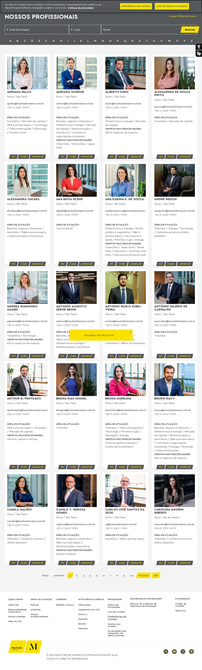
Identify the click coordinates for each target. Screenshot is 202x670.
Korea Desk (78, 143)
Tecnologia (40, 124)
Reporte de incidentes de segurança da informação (143, 605)
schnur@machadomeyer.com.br (75, 103)
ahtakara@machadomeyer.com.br (27, 210)
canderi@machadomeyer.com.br (26, 521)
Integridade (182, 598)
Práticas (35, 605)
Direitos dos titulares (114, 625)
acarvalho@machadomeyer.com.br (175, 321)
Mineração (111, 435)
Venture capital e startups (22, 439)
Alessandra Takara (23, 199)
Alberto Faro (116, 92)
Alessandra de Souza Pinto (172, 93)
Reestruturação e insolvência (26, 235)
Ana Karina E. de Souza (124, 199)
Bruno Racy (164, 398)
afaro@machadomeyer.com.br (123, 103)
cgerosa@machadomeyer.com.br (75, 524)
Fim (156, 575)
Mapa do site (15, 621)
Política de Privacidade (114, 606)
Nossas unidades (17, 616)
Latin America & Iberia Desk (130, 254)
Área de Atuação (19, 29)
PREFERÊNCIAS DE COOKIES (136, 6)
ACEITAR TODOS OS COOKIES (172, 6)
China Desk (62, 143)
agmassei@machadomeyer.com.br (27, 321)
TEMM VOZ (180, 610)
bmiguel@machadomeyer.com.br (75, 410)
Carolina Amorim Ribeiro (169, 510)
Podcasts (83, 619)
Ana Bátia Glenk (69, 199)
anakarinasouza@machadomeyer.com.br (129, 210)
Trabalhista (13, 335)
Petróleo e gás (123, 239)
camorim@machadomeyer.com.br (174, 524)
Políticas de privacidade (80, 7)
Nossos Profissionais (41, 16)
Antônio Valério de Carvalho (170, 307)
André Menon (165, 199)
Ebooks (82, 623)
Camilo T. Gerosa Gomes (70, 510)
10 (131, 575)
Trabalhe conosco (65, 605)
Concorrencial (64, 228)
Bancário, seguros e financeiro (73, 121)
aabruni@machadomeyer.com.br (75, 321)
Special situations (66, 553)
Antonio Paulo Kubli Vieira (123, 307)
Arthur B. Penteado (24, 398)
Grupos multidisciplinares (39, 615)
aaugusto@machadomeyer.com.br (174, 210)
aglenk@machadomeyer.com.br (75, 210)
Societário (13, 121)
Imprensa (83, 628)
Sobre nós (13, 605)
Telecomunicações (20, 128)
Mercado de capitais (33, 121)
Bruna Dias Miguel (71, 398)
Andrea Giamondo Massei (22, 307)
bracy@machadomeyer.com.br (172, 410)
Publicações (84, 605)
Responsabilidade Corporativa (17, 610)
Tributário (160, 228)
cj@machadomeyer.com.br (121, 524)
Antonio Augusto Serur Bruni (71, 307)
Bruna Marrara (118, 398)
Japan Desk (127, 247)
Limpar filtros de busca (182, 16)
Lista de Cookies (116, 611)
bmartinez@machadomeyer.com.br (126, 410)
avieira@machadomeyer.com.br (124, 321)
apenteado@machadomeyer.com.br (28, 410)
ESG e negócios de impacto (121, 132)
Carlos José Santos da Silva (124, 510)
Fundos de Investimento (119, 446)
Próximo (143, 575)
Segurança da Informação (146, 598)
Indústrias (36, 609)
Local (77, 29)
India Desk (120, 251)
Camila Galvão (19, 509)
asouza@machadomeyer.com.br (173, 106)
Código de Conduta (180, 605)
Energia (139, 239)
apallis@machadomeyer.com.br (25, 103)
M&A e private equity (19, 124)
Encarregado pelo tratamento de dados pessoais (117, 633)
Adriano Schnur (70, 92)
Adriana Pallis (19, 92)
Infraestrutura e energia (69, 124)
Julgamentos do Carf (89, 609)
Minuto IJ (82, 614)
